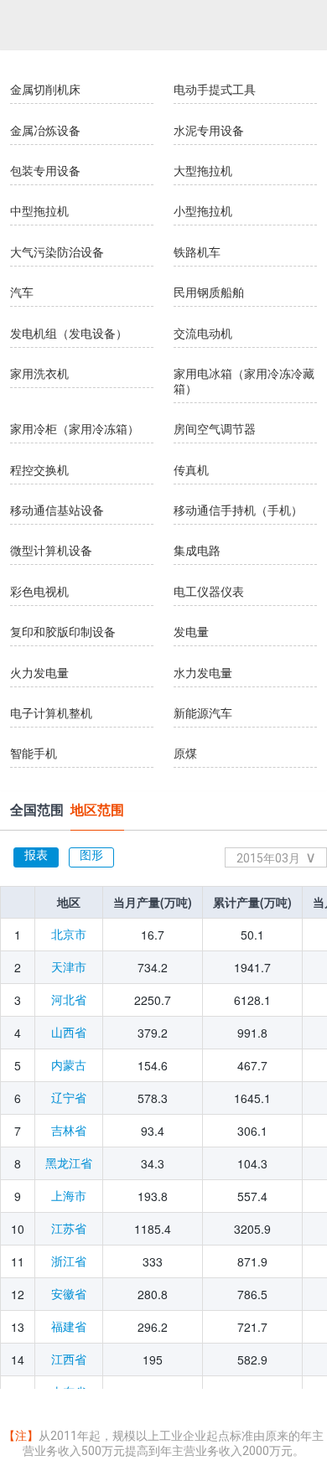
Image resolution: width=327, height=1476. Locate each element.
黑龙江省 (68, 1163)
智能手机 (33, 753)
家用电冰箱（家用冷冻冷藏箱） (244, 381)
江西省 (68, 1359)
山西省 (68, 1032)
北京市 (68, 934)
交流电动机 (203, 333)
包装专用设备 (45, 171)
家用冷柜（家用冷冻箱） (74, 429)
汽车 (22, 292)
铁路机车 (197, 252)
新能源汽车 (203, 713)
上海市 (68, 1196)
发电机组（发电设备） (68, 333)
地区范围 (97, 810)
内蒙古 (68, 1065)
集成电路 (197, 550)
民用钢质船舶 (209, 292)
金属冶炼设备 (45, 130)
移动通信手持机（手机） (238, 510)
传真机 (191, 470)
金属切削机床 (45, 89)
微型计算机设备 (51, 550)
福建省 (68, 1327)
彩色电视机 (39, 591)
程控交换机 (39, 470)
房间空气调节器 (215, 429)
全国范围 (37, 810)
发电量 (191, 632)
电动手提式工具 (215, 89)
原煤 (185, 753)
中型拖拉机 (39, 211)
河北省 (68, 1000)
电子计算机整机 (51, 713)
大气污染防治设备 (57, 252)
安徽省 (68, 1294)
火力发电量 (39, 673)
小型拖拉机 (203, 211)
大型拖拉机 (203, 171)
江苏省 (68, 1228)
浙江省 (68, 1261)
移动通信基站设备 (57, 510)
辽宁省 (68, 1098)
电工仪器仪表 (209, 591)
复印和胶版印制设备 (63, 632)
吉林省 (68, 1130)
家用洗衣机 (39, 374)
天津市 (68, 967)
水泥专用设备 (209, 130)
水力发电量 (203, 673)
